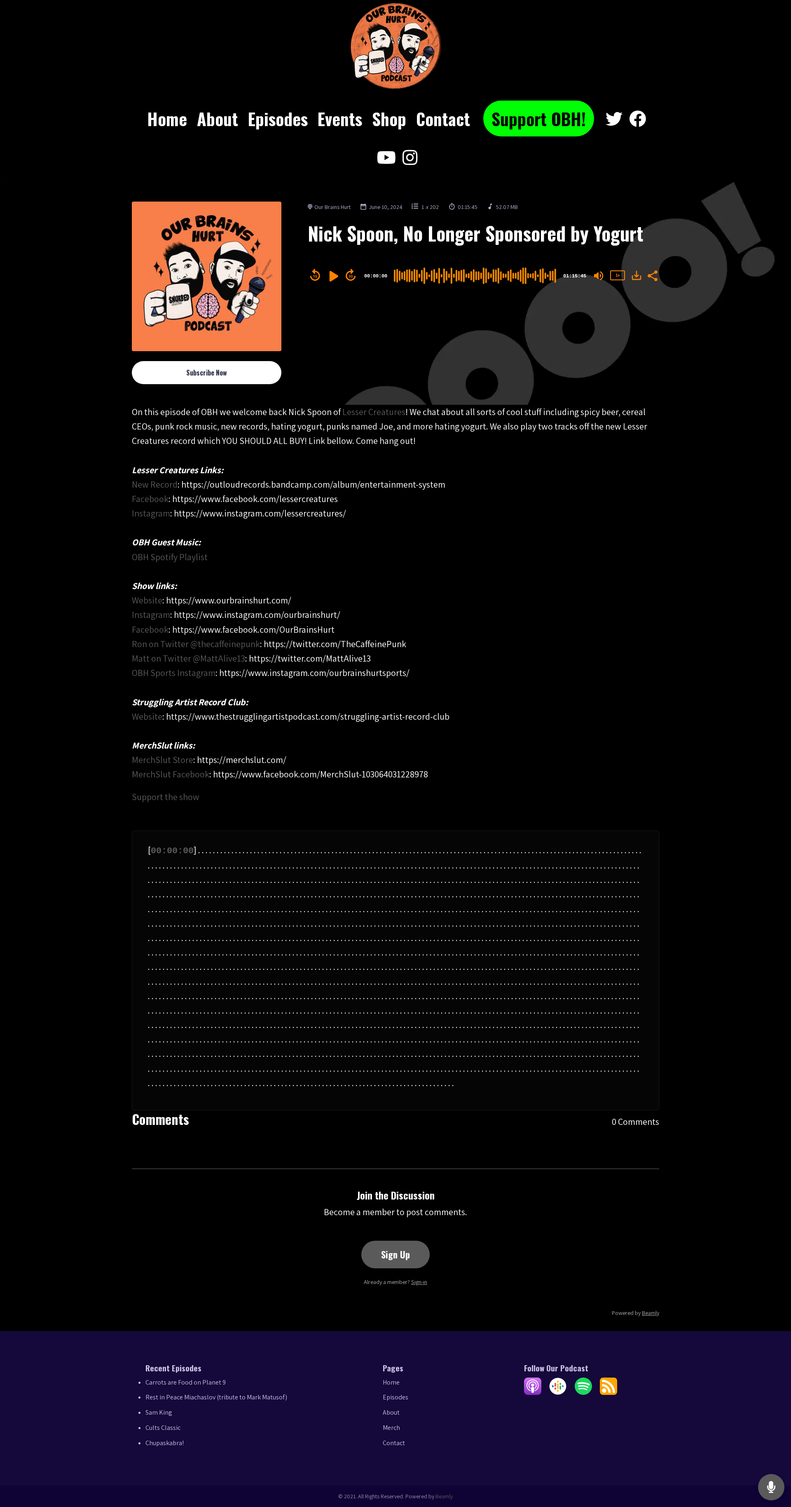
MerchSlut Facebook (170, 774)
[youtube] (386, 157)
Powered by (635, 1313)
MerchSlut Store (162, 759)
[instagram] (408, 157)
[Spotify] (583, 1392)
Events (340, 118)
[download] (636, 275)
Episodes (278, 118)
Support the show (165, 797)
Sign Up (395, 1254)
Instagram (151, 513)
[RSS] (608, 1392)
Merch (391, 1427)
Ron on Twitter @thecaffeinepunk (196, 644)
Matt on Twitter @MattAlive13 (188, 658)
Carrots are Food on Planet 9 (185, 1382)
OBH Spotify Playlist (170, 557)
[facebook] (637, 119)
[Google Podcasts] (557, 1392)
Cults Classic (162, 1427)
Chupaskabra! (164, 1443)
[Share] (652, 275)
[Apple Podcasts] (532, 1392)
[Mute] (598, 276)
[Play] (333, 276)
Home (167, 118)
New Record (155, 484)
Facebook (150, 499)
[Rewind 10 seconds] (315, 275)
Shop (389, 118)
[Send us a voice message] (771, 1487)
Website (147, 600)
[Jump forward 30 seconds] (350, 275)
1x (617, 275)
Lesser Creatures (373, 412)
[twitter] (614, 119)
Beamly (444, 1496)
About (217, 118)
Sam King (158, 1412)
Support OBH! (538, 118)
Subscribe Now (206, 373)
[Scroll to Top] (771, 1454)
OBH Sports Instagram (173, 672)
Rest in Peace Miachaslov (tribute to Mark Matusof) (216, 1397)
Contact (443, 118)
